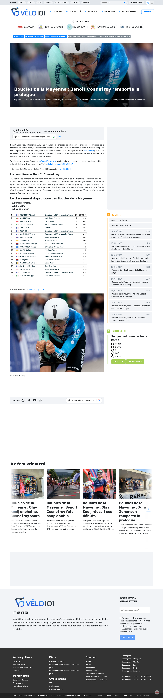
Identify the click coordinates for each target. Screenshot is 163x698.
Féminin (75, 3)
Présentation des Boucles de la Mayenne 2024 (129, 271)
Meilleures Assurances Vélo (96, 677)
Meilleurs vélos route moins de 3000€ (136, 676)
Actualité (75, 11)
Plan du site (127, 695)
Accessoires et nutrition (95, 674)
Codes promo (127, 656)
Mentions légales (143, 695)
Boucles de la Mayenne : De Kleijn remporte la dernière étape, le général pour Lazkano (130, 259)
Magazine (109, 11)
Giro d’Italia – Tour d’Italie (22, 667)
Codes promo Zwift (129, 668)
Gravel (48, 3)
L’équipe (99, 695)
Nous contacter (113, 695)
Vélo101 (17, 619)
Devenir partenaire (20, 680)
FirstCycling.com (36, 289)
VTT (39, 3)
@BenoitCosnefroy (47, 161)
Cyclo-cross (61, 3)
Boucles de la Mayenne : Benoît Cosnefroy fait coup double (62, 509)
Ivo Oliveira (89, 150)
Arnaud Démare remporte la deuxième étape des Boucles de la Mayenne (130, 247)
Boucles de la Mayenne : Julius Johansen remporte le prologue (134, 511)
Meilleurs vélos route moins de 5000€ (136, 679)
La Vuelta (17, 671)
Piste (31, 3)
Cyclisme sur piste (56, 661)
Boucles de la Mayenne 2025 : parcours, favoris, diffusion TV (128, 319)
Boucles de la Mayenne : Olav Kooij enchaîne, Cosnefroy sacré (25, 509)
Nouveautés (90, 667)
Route (22, 3)
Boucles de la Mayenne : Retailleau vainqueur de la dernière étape (130, 307)
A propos (87, 695)
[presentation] (14, 509)
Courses (57, 11)
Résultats (135, 361)
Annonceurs (18, 683)
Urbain (86, 3)
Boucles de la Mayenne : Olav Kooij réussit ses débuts (97, 509)
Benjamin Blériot (57, 131)
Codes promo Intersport (131, 659)
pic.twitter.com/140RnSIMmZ (60, 164)
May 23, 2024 (65, 169)
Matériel (93, 11)
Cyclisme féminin (56, 689)
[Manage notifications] (157, 692)
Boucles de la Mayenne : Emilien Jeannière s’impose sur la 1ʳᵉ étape (129, 283)
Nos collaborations (20, 686)
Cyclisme (16, 661)
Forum (147, 11)
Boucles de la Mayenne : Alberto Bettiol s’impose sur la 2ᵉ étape (128, 295)
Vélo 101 (19, 37)
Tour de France (19, 664)
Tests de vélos (91, 671)
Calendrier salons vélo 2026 (97, 680)
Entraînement (130, 11)
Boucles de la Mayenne (55, 37)
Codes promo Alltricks (130, 662)
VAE (117, 353)
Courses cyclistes (34, 37)
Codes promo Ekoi (129, 665)
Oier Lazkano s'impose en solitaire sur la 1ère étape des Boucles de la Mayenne (130, 236)
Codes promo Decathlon (131, 671)
